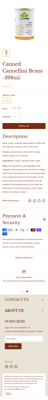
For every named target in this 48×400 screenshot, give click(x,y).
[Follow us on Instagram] (16, 366)
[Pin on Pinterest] (34, 201)
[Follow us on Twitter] (11, 366)
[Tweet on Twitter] (39, 201)
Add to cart (24, 126)
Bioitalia (6, 86)
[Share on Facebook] (30, 201)
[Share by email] (44, 201)
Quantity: (6, 116)
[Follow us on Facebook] (6, 366)
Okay (8, 394)
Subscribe (13, 346)
